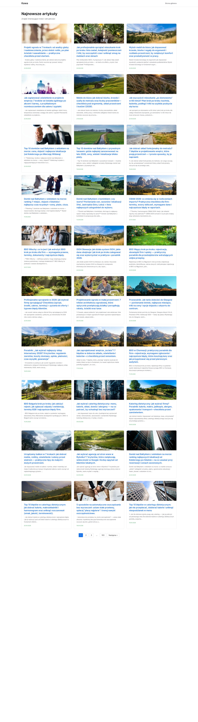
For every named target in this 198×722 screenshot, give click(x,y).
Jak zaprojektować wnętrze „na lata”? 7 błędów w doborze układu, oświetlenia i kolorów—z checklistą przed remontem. (96, 353)
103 (103, 535)
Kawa (24, 3)
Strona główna (171, 3)
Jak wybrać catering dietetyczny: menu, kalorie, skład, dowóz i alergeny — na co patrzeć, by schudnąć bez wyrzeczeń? (97, 407)
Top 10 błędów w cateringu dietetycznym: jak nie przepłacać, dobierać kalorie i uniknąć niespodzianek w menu (151, 507)
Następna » (113, 535)
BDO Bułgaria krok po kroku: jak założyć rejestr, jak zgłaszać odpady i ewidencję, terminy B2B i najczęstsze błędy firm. (44, 407)
